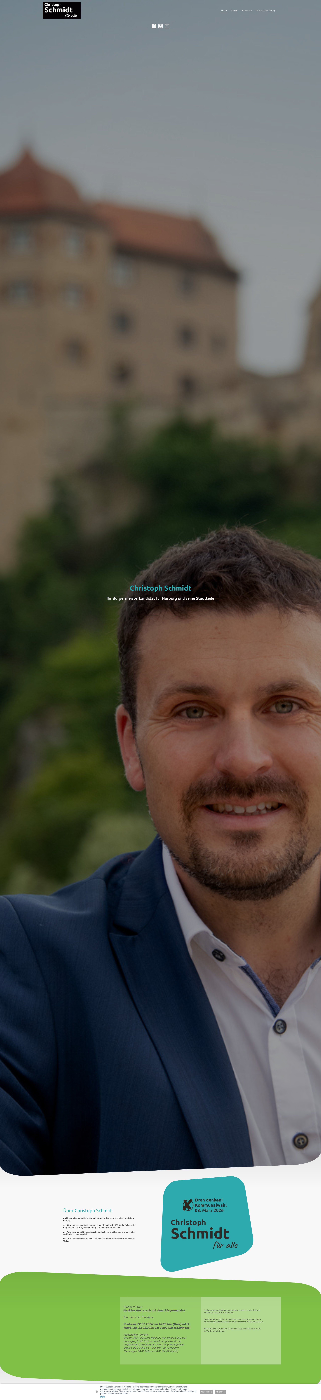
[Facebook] (154, 26)
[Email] (167, 26)
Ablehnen (220, 1392)
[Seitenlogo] (62, 10)
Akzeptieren (206, 1392)
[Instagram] (160, 26)
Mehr (102, 1397)
